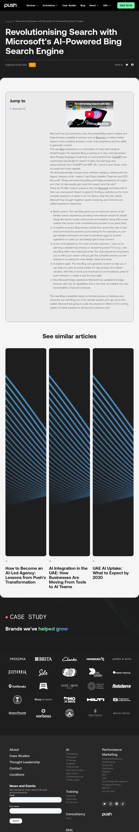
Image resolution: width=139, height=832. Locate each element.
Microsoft (103, 188)
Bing (62, 149)
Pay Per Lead (108, 791)
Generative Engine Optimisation (75, 771)
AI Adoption (71, 757)
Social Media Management (115, 781)
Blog (82, 5)
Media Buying (108, 762)
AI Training (71, 760)
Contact (16, 768)
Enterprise (71, 796)
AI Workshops (72, 767)
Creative (106, 771)
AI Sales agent (73, 780)
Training (72, 791)
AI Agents (70, 763)
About (14, 749)
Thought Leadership (25, 762)
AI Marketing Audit (74, 776)
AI (67, 749)
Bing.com (101, 137)
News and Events (23, 786)
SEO (104, 775)
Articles (8, 21)
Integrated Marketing (112, 758)
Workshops (71, 799)
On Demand (72, 802)
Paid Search (107, 768)
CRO (104, 778)
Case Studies (69, 5)
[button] (32, 5)
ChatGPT (117, 156)
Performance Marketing (112, 752)
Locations (17, 774)
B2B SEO (106, 788)
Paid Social (107, 765)
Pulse (68, 818)
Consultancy (75, 814)
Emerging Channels (111, 784)
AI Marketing (72, 754)
